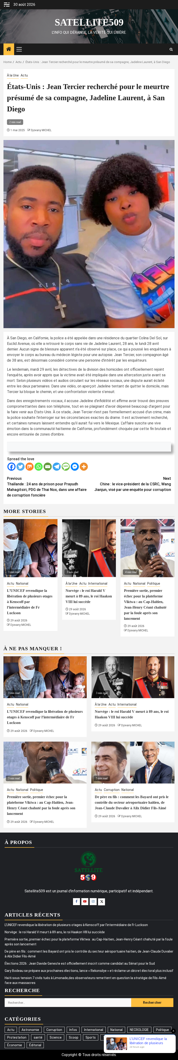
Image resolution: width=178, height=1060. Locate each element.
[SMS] (66, 467)
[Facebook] (11, 467)
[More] (84, 467)
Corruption (112, 790)
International (97, 583)
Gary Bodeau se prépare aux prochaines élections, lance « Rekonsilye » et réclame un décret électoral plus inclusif (89, 971)
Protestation (16, 1037)
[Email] (48, 467)
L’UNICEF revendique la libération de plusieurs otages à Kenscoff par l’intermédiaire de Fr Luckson (29, 602)
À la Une (13, 75)
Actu (24, 75)
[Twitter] (20, 467)
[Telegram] (57, 467)
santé (38, 1037)
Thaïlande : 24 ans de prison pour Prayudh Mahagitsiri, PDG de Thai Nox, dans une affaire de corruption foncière (46, 486)
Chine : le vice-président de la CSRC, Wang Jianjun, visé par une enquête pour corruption (132, 484)
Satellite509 (89, 22)
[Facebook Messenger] (75, 467)
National (22, 583)
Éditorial (35, 1045)
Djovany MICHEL (41, 130)
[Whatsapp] (39, 467)
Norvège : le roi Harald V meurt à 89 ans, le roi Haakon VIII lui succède (89, 596)
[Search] (171, 49)
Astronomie (30, 1030)
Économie (14, 1045)
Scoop (73, 1037)
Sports (91, 1037)
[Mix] (29, 467)
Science (56, 1037)
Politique (153, 583)
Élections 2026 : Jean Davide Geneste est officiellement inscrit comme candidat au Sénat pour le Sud (80, 963)
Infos (73, 1030)
